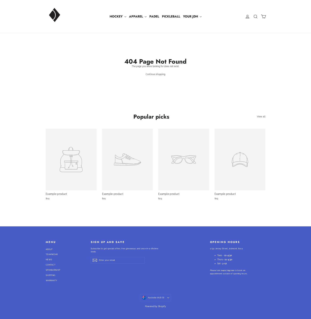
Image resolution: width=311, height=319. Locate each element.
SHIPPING (50, 275)
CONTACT (50, 265)
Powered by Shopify (155, 306)
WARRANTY (51, 280)
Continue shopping (155, 74)
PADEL (154, 16)
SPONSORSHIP (53, 270)
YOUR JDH (191, 16)
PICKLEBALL (171, 16)
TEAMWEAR (52, 254)
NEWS (49, 259)
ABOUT (49, 249)
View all (261, 116)
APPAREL (136, 16)
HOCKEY (116, 16)
